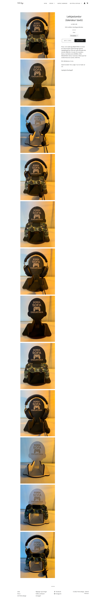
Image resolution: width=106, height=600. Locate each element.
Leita (18, 591)
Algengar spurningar (41, 591)
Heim (45, 3)
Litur (74, 32)
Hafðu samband (62, 3)
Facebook (58, 591)
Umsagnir (38, 596)
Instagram (58, 594)
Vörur (51, 3)
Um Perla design (75, 3)
